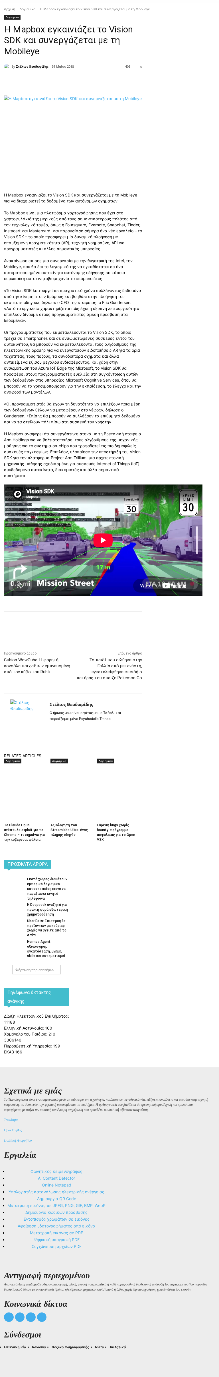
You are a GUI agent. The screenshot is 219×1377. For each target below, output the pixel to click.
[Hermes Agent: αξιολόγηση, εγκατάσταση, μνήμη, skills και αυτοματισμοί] (13, 945)
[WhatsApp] (94, 81)
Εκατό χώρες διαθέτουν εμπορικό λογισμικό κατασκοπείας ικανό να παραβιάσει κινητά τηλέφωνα (47, 888)
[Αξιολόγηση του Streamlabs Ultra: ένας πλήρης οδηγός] (71, 779)
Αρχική (9, 9)
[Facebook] (54, 81)
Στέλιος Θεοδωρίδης (32, 66)
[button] (11, 1357)
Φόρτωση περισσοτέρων (34, 969)
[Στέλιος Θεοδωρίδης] (7, 66)
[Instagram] (62, 728)
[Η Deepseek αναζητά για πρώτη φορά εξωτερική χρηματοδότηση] (13, 908)
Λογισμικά (27, 9)
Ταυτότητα (11, 1120)
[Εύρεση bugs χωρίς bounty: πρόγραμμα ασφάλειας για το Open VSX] (118, 779)
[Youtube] (42, 1317)
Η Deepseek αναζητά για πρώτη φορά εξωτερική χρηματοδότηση (47, 909)
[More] (107, 81)
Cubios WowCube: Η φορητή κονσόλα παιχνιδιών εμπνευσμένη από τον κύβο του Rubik (37, 665)
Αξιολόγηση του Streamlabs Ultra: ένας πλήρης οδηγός (69, 830)
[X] (68, 81)
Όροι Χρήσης (13, 1130)
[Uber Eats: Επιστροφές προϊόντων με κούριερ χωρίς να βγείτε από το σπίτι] (13, 924)
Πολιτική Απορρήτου (18, 1140)
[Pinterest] (81, 81)
